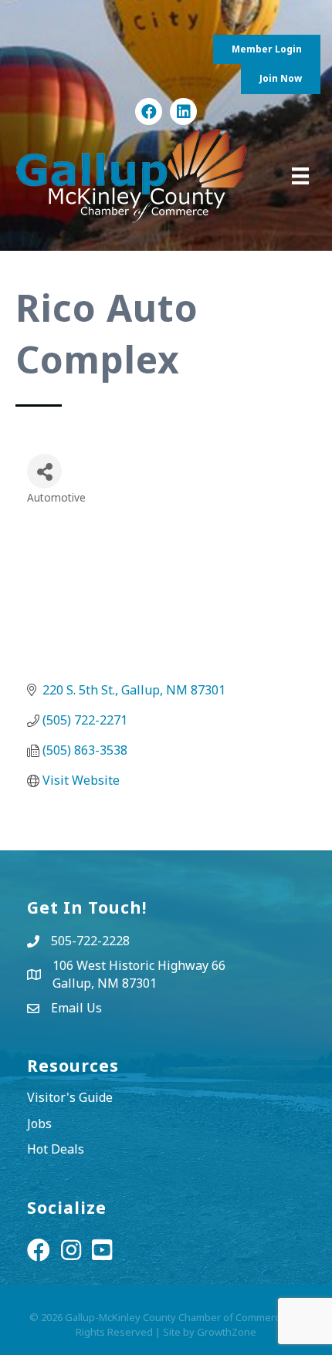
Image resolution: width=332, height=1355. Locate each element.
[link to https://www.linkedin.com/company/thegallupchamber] (183, 111)
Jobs (39, 1123)
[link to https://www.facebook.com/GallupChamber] (148, 111)
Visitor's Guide (70, 1097)
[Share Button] (44, 471)
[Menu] (300, 176)
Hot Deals (55, 1148)
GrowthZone (226, 1332)
